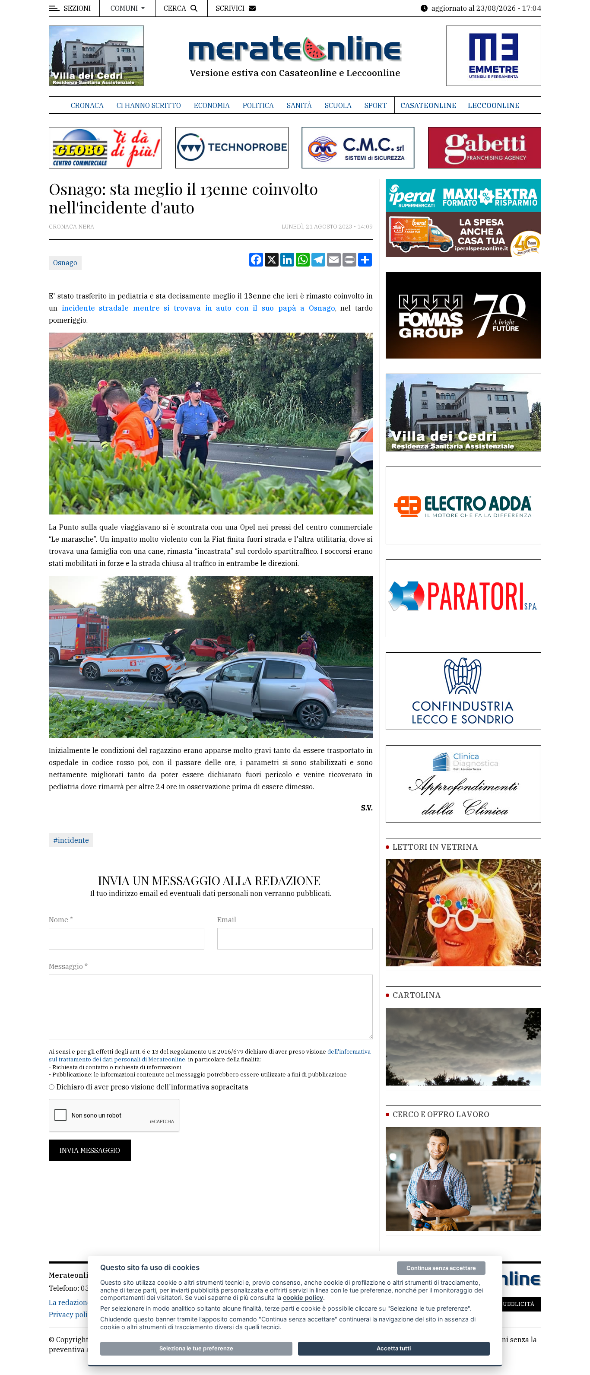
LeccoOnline (494, 105)
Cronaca (87, 105)
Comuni (125, 8)
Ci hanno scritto (149, 105)
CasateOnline (428, 105)
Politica (258, 105)
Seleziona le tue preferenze (196, 1348)
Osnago (65, 262)
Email (226, 919)
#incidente (71, 840)
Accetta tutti (394, 1348)
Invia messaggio (90, 1150)
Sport (376, 105)
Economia (212, 105)
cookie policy (303, 1297)
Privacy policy (72, 1314)
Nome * (61, 919)
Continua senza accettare (441, 1267)
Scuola (338, 105)
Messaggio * (68, 966)
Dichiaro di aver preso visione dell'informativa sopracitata (152, 1087)
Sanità (299, 105)
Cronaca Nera (71, 226)
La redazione (70, 1302)
